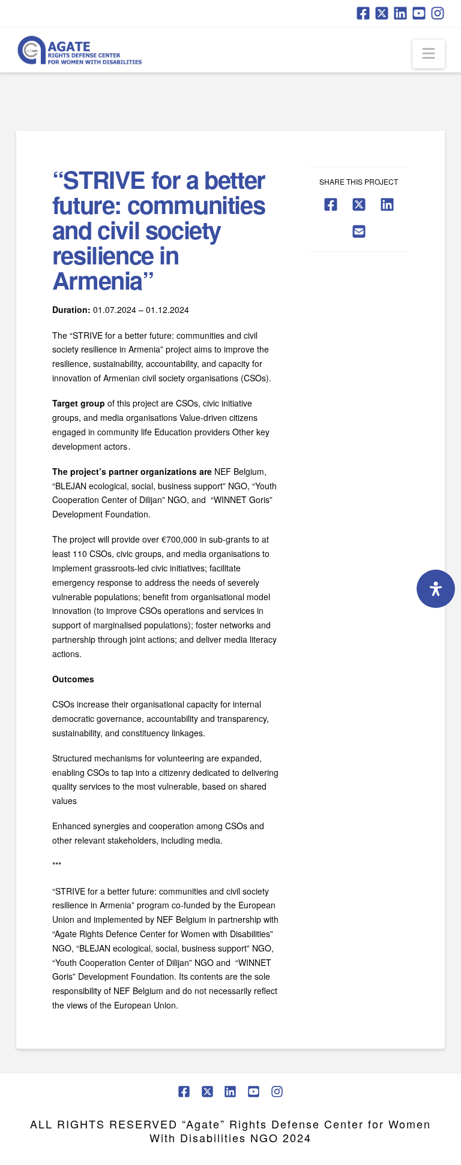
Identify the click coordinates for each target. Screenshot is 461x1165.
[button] (428, 54)
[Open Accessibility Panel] (436, 589)
